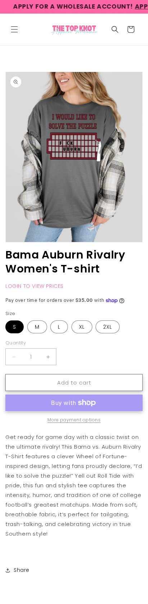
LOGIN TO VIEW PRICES (34, 286)
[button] (14, 29)
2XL (107, 326)
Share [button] (21, 570)
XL (82, 326)
